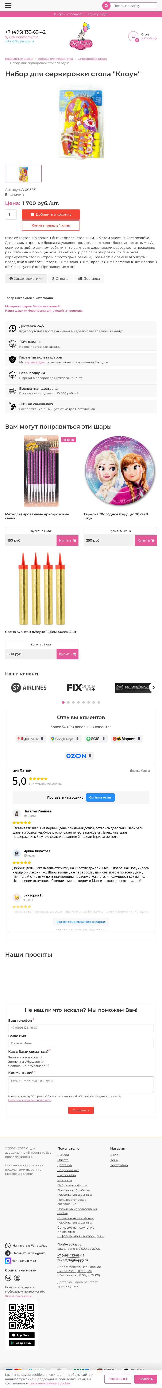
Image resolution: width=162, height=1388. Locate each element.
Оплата (62, 279)
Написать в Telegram (29, 1253)
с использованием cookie (49, 1383)
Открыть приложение (18, 1295)
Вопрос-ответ (68, 1170)
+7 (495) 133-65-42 (25, 32)
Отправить (81, 1110)
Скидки (63, 1155)
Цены (114, 1160)
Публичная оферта (72, 1185)
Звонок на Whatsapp (24, 1061)
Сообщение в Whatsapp (27, 1066)
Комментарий (21, 1072)
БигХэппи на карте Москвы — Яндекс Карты (81, 929)
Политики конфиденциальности (29, 1099)
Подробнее (118, 1379)
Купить (65, 540)
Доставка (92, 279)
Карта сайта (66, 1175)
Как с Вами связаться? (29, 1051)
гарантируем (35, 362)
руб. (81, 14)
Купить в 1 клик (42, 530)
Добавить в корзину (54, 214)
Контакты (64, 1180)
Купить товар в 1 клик (51, 225)
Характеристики (28, 279)
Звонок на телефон (23, 1057)
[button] (63, 702)
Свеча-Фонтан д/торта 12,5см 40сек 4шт (40, 632)
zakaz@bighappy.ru (19, 41)
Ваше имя (17, 1036)
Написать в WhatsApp (30, 1245)
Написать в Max (23, 1261)
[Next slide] (154, 687)
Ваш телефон (21, 1020)
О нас (114, 1155)
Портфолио (119, 1165)
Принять (145, 1379)
